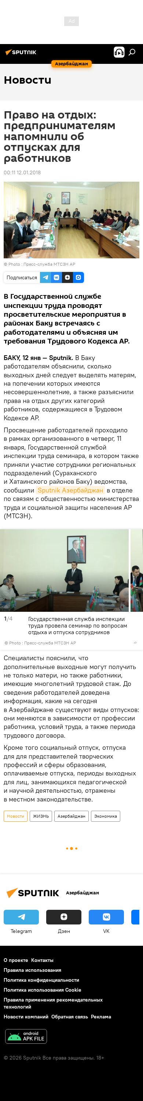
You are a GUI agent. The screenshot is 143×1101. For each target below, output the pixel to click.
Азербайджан (71, 816)
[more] (135, 642)
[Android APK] (26, 1037)
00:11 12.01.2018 (22, 172)
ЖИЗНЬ (41, 816)
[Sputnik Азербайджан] (22, 55)
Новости (15, 816)
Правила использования (32, 970)
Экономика (105, 816)
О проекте (16, 960)
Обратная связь (69, 1016)
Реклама (101, 1016)
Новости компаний (26, 1016)
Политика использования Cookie (42, 989)
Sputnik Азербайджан (70, 490)
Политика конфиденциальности (41, 980)
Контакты (42, 960)
